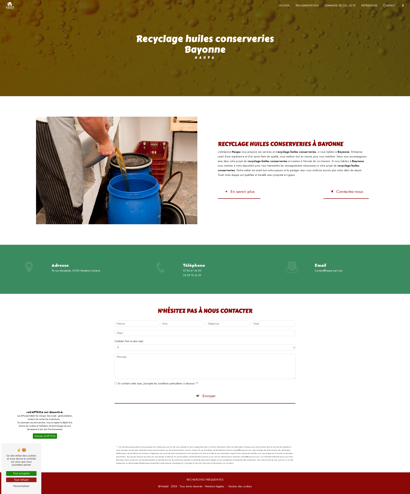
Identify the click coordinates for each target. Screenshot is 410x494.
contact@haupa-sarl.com (329, 270)
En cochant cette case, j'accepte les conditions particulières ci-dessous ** (158, 383)
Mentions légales (214, 486)
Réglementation (307, 5)
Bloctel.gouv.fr (177, 463)
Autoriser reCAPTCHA (44, 436)
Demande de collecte (340, 5)
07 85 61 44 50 (192, 270)
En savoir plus (243, 191)
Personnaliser (21, 486)
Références (369, 5)
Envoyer (209, 396)
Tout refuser (21, 479)
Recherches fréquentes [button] (205, 479)
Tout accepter (21, 473)
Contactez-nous (349, 191)
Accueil (284, 5)
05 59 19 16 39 (192, 275)
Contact (389, 5)
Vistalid (164, 486)
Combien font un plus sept (129, 341)
